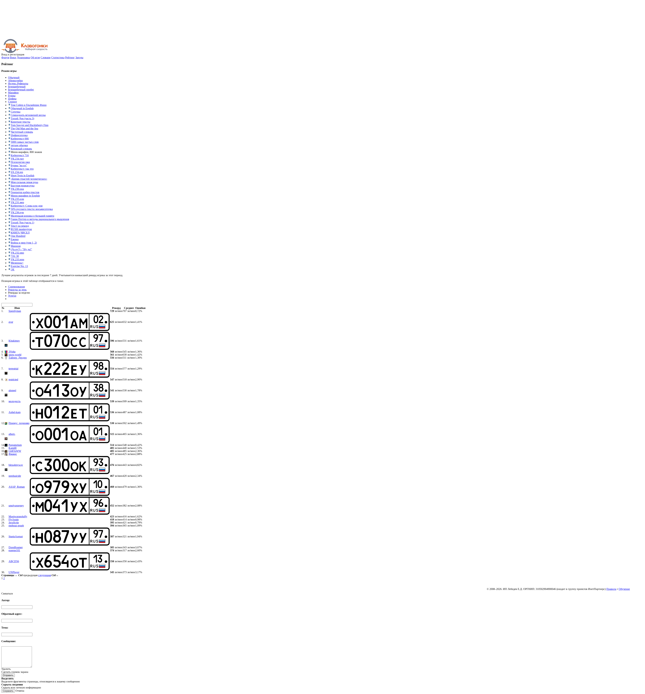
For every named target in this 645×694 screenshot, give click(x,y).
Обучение (624, 589)
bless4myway (16, 465)
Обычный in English (22, 108)
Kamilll (12, 448)
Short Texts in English (22, 175)
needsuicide (15, 475)
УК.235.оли (17, 199)
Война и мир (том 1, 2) (24, 242)
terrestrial (13, 368)
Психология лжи (20, 162)
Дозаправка (23, 57)
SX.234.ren (17, 172)
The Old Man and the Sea (24, 128)
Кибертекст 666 (20, 138)
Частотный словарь (22, 131)
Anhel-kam (14, 412)
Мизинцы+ (17, 262)
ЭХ (12, 269)
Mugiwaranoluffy (18, 516)
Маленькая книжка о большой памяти (32, 215)
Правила (611, 589)
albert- (12, 434)
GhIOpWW (15, 451)
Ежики (15, 239)
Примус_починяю (19, 423)
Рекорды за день (17, 289)
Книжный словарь (21, 148)
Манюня (15, 246)
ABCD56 (14, 561)
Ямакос (13, 454)
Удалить (6, 668)
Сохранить (8, 691)
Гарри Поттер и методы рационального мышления (40, 219)
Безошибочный (17, 86)
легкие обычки (19, 145)
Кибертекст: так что (22, 168)
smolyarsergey (16, 505)
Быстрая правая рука (22, 185)
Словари (46, 57)
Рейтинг (70, 57)
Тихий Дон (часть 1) (22, 222)
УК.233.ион (17, 259)
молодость (14, 401)
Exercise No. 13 (19, 266)
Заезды (79, 57)
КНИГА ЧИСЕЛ (20, 232)
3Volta (12, 351)
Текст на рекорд (20, 225)
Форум (5, 57)
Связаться (7, 593)
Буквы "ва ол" (19, 165)
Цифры (12, 98)
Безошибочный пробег (21, 89)
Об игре (35, 57)
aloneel (12, 390)
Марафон (13, 92)
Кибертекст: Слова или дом (26, 205)
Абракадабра (15, 80)
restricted (13, 379)
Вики (13, 57)
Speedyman (15, 311)
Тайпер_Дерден (18, 357)
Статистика (57, 57)
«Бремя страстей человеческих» (29, 178)
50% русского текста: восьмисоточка (32, 209)
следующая (44, 575)
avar (11, 321)
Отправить (8, 675)
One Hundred (18, 236)
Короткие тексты (20, 121)
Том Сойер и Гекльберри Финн (29, 105)
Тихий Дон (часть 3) (22, 118)
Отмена (19, 690)
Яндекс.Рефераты (18, 83)
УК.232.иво (17, 252)
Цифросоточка (19, 135)
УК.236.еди (17, 212)
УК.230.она (17, 189)
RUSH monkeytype (21, 229)
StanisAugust (16, 536)
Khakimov (14, 340)
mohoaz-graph (16, 525)
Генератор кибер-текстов (25, 192)
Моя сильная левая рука (24, 182)
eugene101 (14, 550)
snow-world (15, 354)
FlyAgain (14, 519)
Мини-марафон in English (25, 195)
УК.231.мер (17, 202)
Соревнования (16, 286)
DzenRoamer (16, 547)
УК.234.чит (17, 158)
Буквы (11, 95)
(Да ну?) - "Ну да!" (21, 249)
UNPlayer (14, 572)
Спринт (12, 101)
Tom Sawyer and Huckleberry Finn (29, 125)
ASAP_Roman (17, 486)
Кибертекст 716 (20, 155)
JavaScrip (14, 522)
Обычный (13, 77)
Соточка (15, 111)
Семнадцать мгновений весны (28, 115)
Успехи (12, 295)
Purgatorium (15, 445)
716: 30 (15, 256)
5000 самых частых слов (25, 142)
